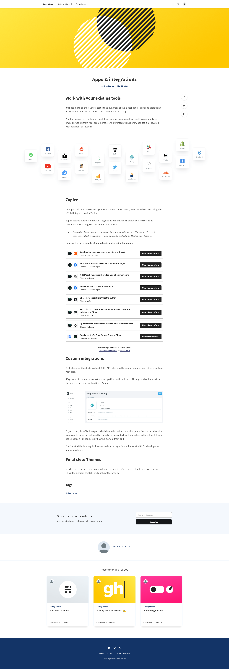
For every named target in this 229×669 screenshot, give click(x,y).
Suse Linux (48, 4)
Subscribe (154, 522)
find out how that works (106, 472)
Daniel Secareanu (122, 546)
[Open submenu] (92, 4)
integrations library (127, 122)
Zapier (93, 213)
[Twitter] (184, 106)
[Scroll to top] (184, 97)
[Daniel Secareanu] (104, 547)
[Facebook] (184, 114)
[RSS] (120, 648)
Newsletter (81, 4)
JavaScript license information (114, 659)
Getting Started (64, 4)
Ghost (128, 653)
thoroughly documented (95, 446)
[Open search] (178, 4)
